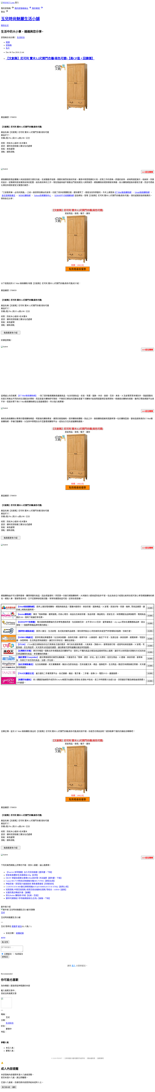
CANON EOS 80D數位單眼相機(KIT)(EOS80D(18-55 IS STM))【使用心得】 (38, 887)
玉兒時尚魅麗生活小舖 (20, 19)
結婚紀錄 (20, 933)
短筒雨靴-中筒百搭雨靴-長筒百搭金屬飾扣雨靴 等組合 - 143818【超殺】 (36, 890)
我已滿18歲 (6, 1087)
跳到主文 (5, 25)
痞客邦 (14, 926)
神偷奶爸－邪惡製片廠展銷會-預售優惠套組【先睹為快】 (30, 884)
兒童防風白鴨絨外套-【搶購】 (19, 892)
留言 (20, 926)
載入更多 (5, 942)
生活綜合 (21, 37)
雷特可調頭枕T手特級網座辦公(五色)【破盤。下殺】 (28, 898)
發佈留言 (5, 957)
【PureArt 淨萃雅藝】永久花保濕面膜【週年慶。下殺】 (29, 872)
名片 (8, 48)
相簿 (8, 42)
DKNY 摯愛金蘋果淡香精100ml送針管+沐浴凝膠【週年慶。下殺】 (34, 878)
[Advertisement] (77, 372)
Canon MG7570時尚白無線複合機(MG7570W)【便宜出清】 (31, 881)
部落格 (9, 45)
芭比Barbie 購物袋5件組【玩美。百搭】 (22, 895)
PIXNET (59, 1058)
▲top (3, 937)
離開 (14, 1087)
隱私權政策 (91, 1058)
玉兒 (3, 913)
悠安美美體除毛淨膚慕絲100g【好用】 (22, 875)
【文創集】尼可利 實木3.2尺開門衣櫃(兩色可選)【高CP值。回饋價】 (50, 58)
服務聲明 (100, 1058)
